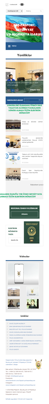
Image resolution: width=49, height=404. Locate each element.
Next (41, 76)
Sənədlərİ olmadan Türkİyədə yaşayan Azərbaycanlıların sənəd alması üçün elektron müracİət (24, 109)
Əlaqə (16, 364)
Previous (8, 76)
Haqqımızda (10, 360)
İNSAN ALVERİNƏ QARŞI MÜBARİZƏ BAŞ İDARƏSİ (25, 335)
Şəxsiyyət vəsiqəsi (12, 362)
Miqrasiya (22, 362)
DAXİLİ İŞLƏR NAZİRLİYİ (17, 323)
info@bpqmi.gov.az (17, 376)
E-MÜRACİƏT (13, 4)
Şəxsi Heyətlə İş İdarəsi (18, 346)
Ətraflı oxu (35, 90)
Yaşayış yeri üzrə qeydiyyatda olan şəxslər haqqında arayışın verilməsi (32, 156)
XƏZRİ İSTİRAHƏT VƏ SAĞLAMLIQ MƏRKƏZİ (24, 343)
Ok (40, 100)
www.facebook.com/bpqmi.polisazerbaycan (20, 380)
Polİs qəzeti (14, 349)
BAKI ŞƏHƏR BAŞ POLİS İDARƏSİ (20, 326)
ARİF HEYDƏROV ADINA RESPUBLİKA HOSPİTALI (25, 341)
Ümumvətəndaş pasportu (23, 360)
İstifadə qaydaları (11, 399)
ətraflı (24, 214)
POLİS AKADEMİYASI (16, 338)
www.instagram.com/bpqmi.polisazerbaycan (20, 385)
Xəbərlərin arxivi (36, 185)
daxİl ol (14, 240)
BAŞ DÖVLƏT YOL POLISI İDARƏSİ (20, 329)
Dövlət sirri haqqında (25, 399)
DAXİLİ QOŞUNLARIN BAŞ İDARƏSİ (20, 332)
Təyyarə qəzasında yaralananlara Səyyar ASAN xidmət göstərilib (32, 140)
